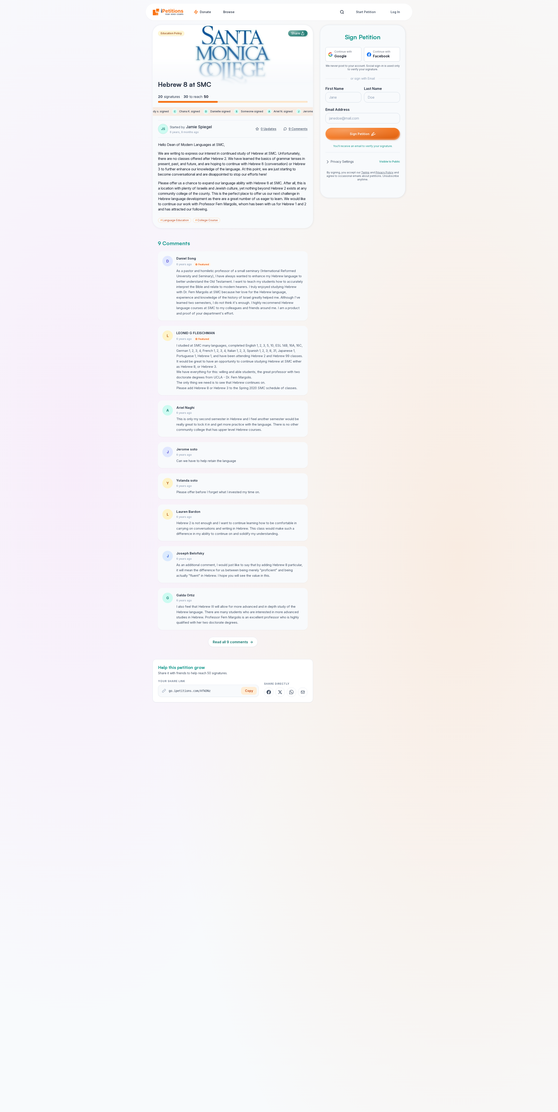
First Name (334, 89)
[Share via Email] (303, 692)
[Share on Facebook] (269, 692)
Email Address (337, 110)
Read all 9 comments (233, 642)
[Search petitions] (341, 12)
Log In (395, 12)
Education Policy (171, 33)
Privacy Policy (384, 172)
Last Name (373, 89)
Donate (205, 12)
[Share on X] (280, 692)
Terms (365, 172)
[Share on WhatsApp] (291, 692)
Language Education (174, 220)
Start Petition (366, 12)
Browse (229, 12)
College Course (206, 220)
